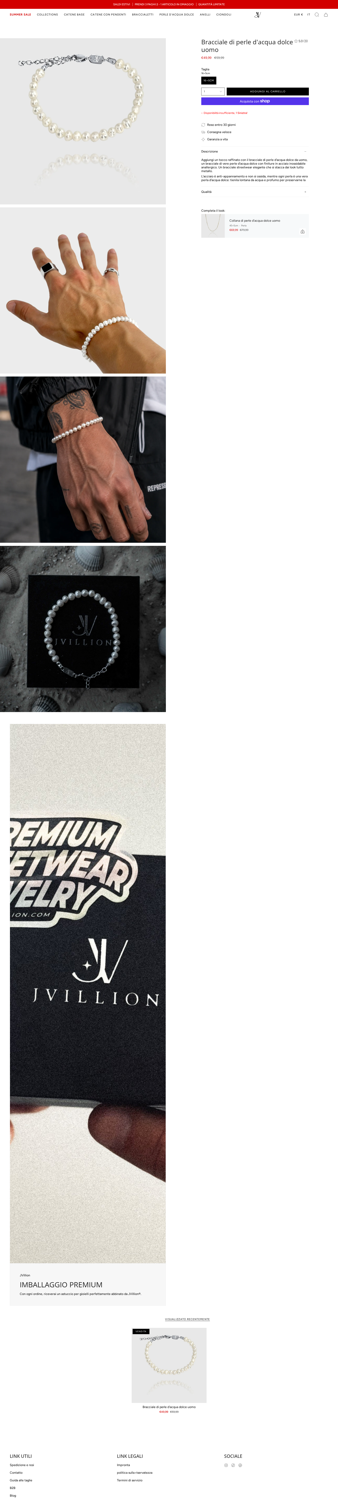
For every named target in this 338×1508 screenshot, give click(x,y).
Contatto (16, 1472)
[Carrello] (325, 15)
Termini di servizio (129, 1480)
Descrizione (209, 151)
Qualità (206, 192)
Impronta (123, 1465)
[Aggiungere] (302, 231)
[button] (47, 15)
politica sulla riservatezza (134, 1472)
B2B (12, 1488)
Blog (13, 1495)
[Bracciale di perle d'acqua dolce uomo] (169, 1365)
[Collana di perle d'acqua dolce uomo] (213, 226)
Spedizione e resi (22, 1465)
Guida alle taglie (21, 1480)
